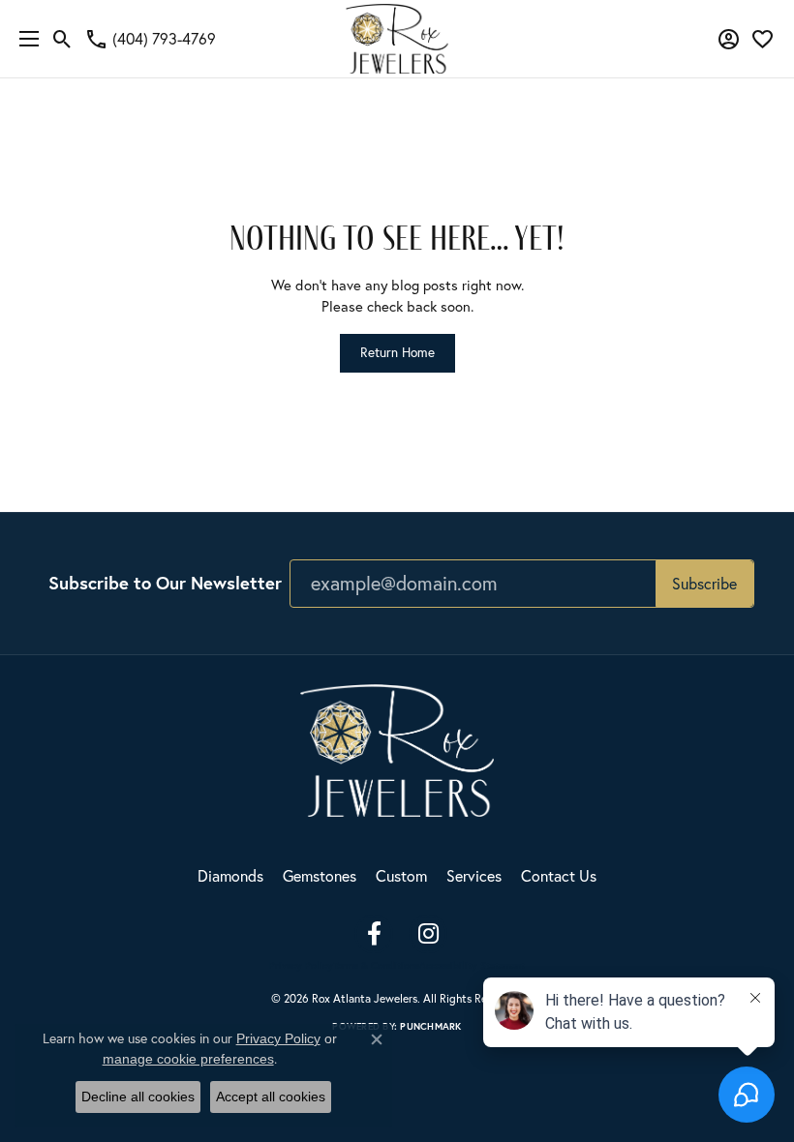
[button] (62, 38)
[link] (150, 38)
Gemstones (319, 876)
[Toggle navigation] (24, 38)
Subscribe (704, 583)
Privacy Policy (301, 966)
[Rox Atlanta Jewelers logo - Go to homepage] (397, 39)
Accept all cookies (270, 1096)
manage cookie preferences (188, 1059)
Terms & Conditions (376, 966)
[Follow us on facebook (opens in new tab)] (373, 934)
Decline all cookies (138, 1096)
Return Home (397, 352)
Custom (401, 876)
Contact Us (558, 876)
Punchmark (430, 1026)
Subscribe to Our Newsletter (165, 582)
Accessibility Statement (472, 966)
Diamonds (230, 876)
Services (474, 876)
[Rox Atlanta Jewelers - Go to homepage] (397, 748)
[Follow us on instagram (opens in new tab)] (428, 934)
